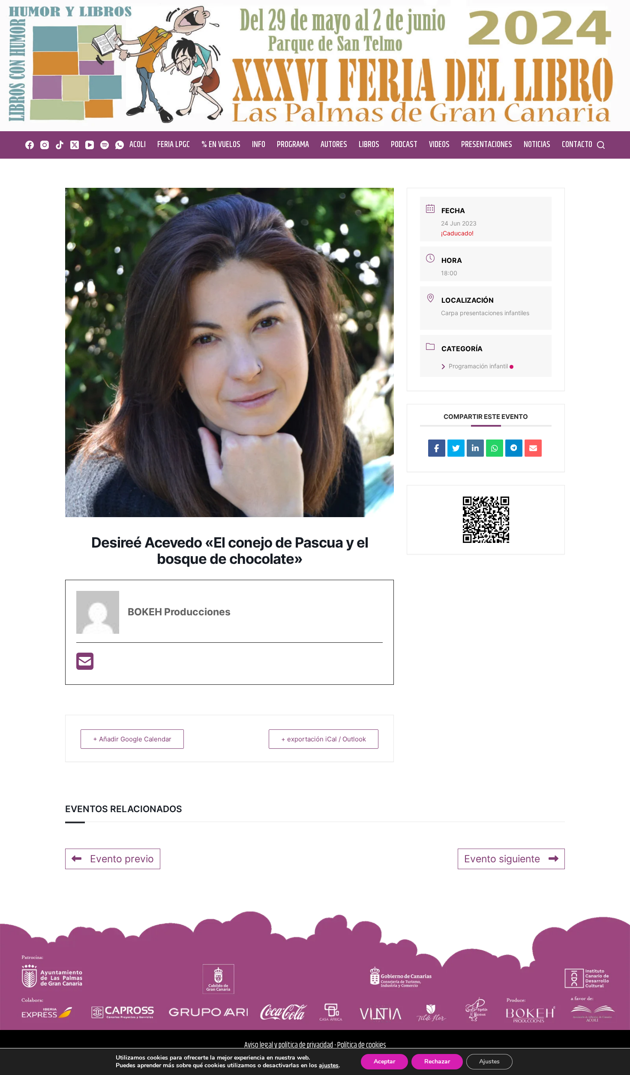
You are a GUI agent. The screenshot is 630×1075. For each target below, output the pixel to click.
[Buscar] (601, 145)
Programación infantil (478, 366)
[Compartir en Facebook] (436, 448)
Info (258, 144)
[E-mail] (84, 665)
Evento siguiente (502, 859)
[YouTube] (89, 145)
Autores (334, 144)
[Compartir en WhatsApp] (494, 448)
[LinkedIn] (475, 448)
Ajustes (489, 1061)
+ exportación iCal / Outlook (323, 739)
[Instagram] (44, 145)
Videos (439, 144)
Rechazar (437, 1061)
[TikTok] (59, 145)
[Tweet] (456, 448)
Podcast (404, 144)
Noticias (537, 144)
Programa (293, 144)
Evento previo (122, 859)
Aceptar (384, 1061)
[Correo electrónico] (533, 448)
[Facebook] (29, 145)
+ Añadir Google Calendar (132, 739)
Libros (369, 144)
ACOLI (137, 144)
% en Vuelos (220, 144)
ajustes (329, 1065)
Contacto (577, 144)
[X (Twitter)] (74, 145)
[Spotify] (104, 145)
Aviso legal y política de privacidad (288, 1045)
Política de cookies (361, 1045)
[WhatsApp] (119, 145)
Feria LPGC (173, 144)
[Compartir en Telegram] (513, 448)
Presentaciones (486, 144)
